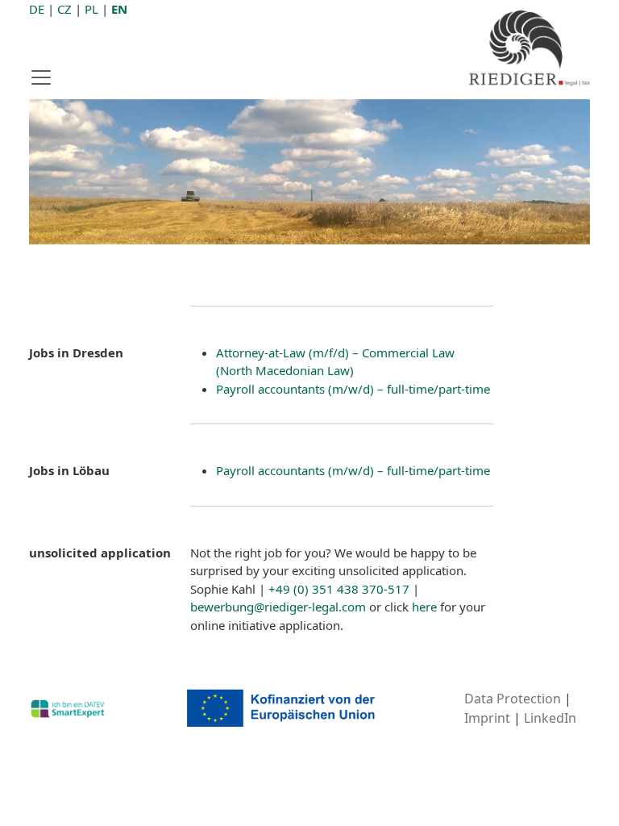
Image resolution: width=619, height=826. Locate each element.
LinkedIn (550, 718)
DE (36, 9)
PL (91, 9)
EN (119, 9)
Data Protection (512, 698)
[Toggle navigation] (46, 77)
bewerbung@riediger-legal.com (278, 607)
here (424, 607)
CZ (64, 9)
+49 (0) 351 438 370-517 (338, 589)
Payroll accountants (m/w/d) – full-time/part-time (353, 389)
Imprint (487, 718)
